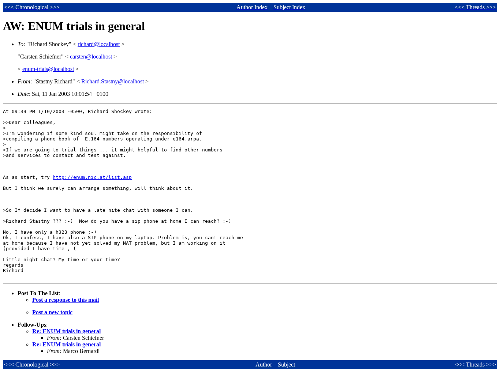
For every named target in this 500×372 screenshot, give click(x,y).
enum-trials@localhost (48, 69)
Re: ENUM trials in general (66, 331)
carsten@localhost (91, 56)
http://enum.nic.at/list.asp (92, 177)
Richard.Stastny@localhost (112, 81)
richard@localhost (99, 44)
